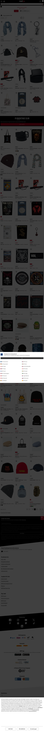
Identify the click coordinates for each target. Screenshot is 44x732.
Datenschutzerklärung (32, 711)
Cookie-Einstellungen (35, 709)
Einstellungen (33, 729)
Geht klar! (10, 729)
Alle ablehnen (22, 729)
